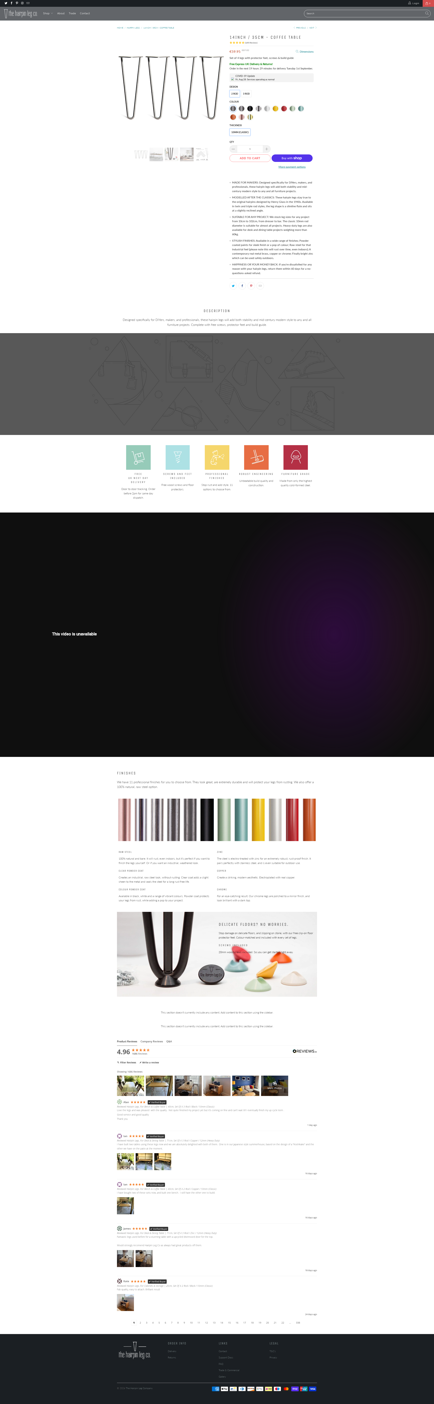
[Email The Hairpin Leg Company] (27, 3)
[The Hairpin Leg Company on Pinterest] (16, 3)
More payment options (292, 166)
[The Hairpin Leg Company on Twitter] (5, 3)
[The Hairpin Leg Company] (20, 13)
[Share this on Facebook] (242, 286)
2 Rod (234, 93)
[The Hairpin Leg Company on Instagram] (22, 3)
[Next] (220, 87)
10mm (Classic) (240, 132)
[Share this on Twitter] (233, 286)
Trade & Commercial (229, 1370)
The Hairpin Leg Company (139, 1388)
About (61, 13)
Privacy (273, 1357)
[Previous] (123, 87)
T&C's (273, 1351)
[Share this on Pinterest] (251, 286)
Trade (72, 13)
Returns (172, 1357)
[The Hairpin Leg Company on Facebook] (11, 3)
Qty (232, 142)
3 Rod (246, 93)
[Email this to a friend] (260, 286)
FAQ (221, 1363)
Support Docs (226, 1357)
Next (312, 27)
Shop (47, 13)
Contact (85, 13)
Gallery (222, 1376)
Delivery (172, 1351)
